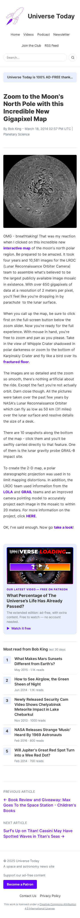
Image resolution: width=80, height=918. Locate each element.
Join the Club (31, 45)
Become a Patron (20, 884)
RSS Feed (52, 45)
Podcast (43, 34)
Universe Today (51, 16)
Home (15, 34)
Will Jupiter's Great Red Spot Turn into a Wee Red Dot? (44, 752)
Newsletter (61, 34)
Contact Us (28, 896)
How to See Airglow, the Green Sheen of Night (41, 681)
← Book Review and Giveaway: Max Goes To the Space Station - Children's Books (39, 805)
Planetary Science (16, 134)
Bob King (14, 129)
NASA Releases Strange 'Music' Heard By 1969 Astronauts (42, 732)
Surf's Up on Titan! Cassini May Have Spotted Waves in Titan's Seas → (37, 833)
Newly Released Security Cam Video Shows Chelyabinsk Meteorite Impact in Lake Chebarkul (41, 707)
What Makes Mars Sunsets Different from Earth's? (38, 661)
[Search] (73, 58)
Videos (28, 34)
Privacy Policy (50, 896)
